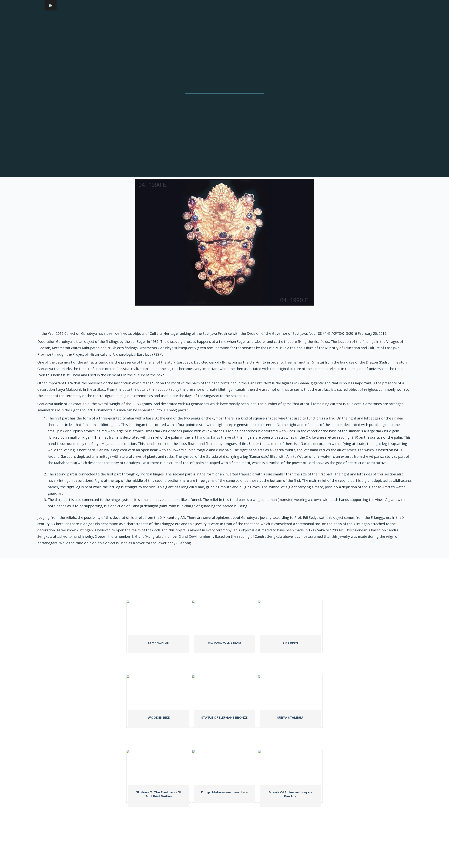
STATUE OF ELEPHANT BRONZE (224, 717)
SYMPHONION (158, 642)
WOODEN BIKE (159, 717)
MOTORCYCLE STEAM (224, 642)
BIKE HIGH (290, 642)
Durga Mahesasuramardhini (224, 792)
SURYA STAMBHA (290, 717)
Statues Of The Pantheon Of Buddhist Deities (158, 794)
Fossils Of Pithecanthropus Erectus (290, 794)
